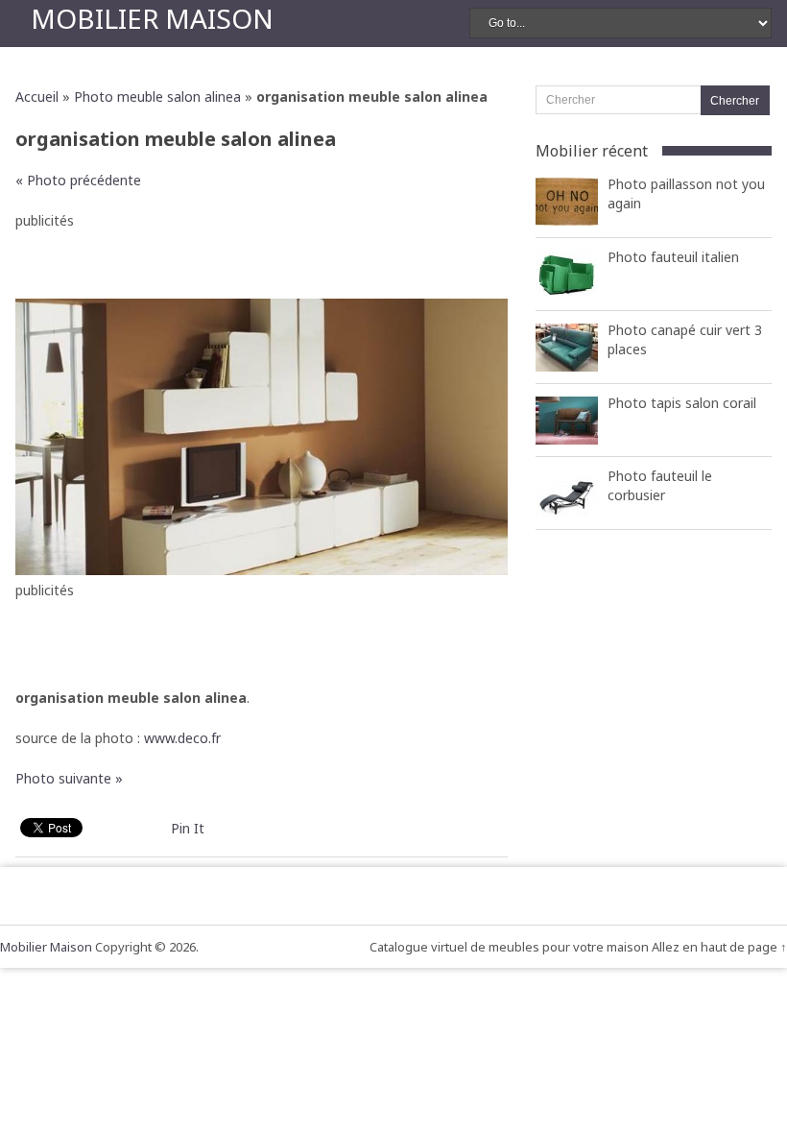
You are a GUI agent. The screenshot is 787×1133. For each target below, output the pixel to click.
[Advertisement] (262, 260)
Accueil (37, 96)
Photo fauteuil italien (673, 257)
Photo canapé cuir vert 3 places (685, 339)
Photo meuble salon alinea (157, 96)
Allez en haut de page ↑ (719, 946)
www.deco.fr (182, 738)
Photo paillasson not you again (686, 193)
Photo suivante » (69, 778)
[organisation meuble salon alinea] (261, 570)
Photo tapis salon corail (682, 403)
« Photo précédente (78, 180)
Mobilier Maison (152, 18)
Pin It (187, 828)
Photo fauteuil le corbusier (660, 485)
